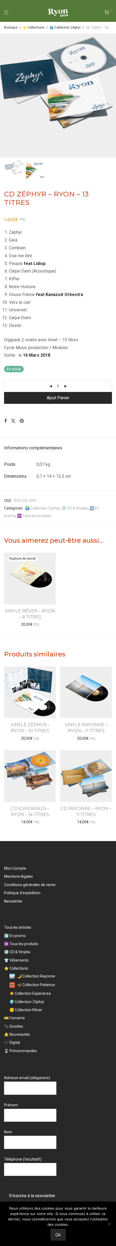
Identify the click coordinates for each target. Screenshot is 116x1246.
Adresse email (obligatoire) (27, 1078)
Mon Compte (15, 868)
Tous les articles (17, 927)
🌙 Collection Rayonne (36, 976)
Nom (8, 1132)
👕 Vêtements (16, 960)
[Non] (109, 1224)
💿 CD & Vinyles (75, 508)
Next (111, 95)
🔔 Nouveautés (17, 1034)
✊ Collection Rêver (25, 1010)
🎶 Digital (12, 1042)
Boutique (11, 27)
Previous (5, 95)
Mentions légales (18, 876)
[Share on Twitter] (13, 421)
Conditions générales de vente (30, 885)
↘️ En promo (15, 936)
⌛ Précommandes (20, 1051)
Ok (58, 1234)
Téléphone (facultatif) (23, 1159)
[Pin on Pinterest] (22, 421)
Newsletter (13, 901)
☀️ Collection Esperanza (30, 993)
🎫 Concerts (14, 1018)
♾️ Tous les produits (34, 516)
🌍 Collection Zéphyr (65, 27)
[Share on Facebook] (5, 421)
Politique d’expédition (22, 893)
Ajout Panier (58, 397)
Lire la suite (30, 624)
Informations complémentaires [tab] (33, 447)
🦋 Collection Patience (36, 985)
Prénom (11, 1105)
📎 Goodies (13, 1026)
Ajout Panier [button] (29, 738)
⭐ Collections (34, 27)
